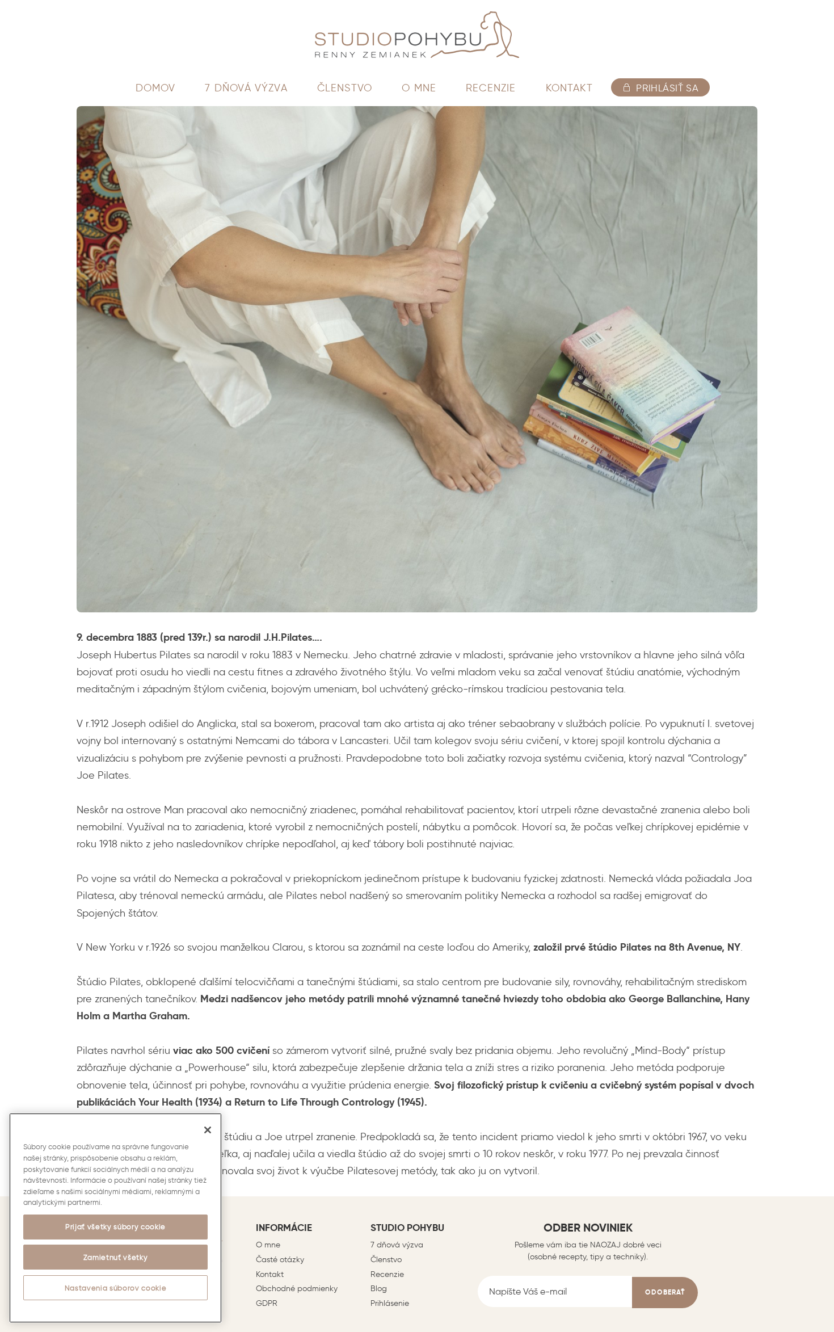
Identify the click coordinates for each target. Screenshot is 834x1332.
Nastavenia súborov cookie (115, 1287)
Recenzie (387, 1274)
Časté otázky (280, 1259)
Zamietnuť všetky (115, 1257)
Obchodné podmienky (297, 1288)
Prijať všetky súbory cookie (115, 1226)
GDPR (266, 1303)
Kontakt (270, 1274)
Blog (378, 1288)
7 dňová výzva (396, 1244)
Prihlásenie (389, 1303)
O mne (268, 1244)
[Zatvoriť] (207, 1129)
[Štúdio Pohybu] (417, 34)
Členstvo (386, 1259)
